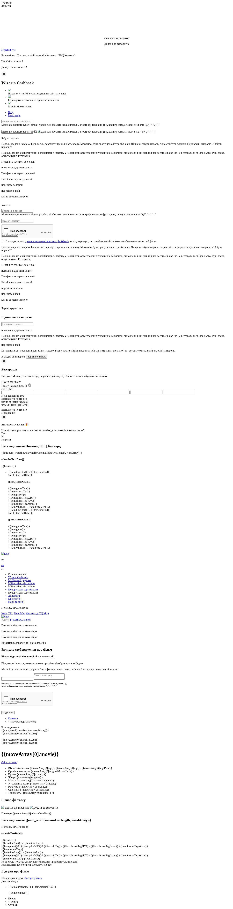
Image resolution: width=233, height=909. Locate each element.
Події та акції (16, 601)
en (2, 565)
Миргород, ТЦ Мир (37, 613)
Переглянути (8, 49)
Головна (13, 718)
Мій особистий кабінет (21, 583)
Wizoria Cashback (18, 577)
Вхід (10, 112)
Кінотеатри (14, 598)
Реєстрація (14, 115)
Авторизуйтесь (33, 878)
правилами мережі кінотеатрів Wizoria (47, 241)
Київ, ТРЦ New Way (13, 613)
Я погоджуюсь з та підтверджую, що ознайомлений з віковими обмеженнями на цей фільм (80, 241)
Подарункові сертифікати (23, 589)
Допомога (14, 595)
